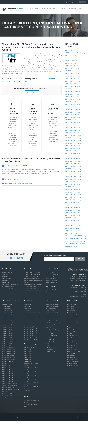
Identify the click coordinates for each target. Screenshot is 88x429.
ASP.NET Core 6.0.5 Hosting (72, 153)
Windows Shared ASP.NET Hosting (32, 272)
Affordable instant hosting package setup (17, 184)
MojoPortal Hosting (50, 324)
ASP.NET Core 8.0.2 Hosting (72, 207)
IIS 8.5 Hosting (27, 308)
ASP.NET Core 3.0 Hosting (72, 94)
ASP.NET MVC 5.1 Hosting (8, 371)
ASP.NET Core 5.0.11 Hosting (73, 133)
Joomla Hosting (71, 310)
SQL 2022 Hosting (28, 361)
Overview (63, 9)
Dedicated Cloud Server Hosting (31, 278)
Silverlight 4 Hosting (7, 393)
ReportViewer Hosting (51, 308)
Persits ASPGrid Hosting (51, 276)
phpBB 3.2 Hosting (71, 328)
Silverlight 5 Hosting (7, 395)
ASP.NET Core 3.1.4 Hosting (72, 104)
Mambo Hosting (71, 338)
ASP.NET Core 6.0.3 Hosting (72, 151)
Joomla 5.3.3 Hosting (72, 312)
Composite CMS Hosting (51, 334)
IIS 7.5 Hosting (27, 304)
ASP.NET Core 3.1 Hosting (72, 96)
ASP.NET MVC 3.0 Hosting (8, 365)
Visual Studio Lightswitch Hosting (32, 338)
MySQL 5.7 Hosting (28, 391)
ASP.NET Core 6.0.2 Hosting (72, 148)
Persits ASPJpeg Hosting (51, 278)
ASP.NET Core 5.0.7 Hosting (72, 127)
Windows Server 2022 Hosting (31, 322)
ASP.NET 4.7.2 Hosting (71, 60)
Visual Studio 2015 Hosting (30, 330)
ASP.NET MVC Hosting (7, 361)
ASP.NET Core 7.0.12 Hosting (73, 197)
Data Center (72, 9)
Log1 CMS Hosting (71, 353)
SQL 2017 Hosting (28, 355)
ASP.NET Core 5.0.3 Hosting (72, 120)
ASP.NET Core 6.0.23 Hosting (73, 179)
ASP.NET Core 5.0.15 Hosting (73, 140)
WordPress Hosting (72, 314)
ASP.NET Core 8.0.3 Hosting (72, 210)
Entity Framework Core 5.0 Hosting (75, 243)
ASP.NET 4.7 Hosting (70, 55)
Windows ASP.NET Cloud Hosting (31, 276)
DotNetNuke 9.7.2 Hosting (52, 312)
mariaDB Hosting (28, 393)
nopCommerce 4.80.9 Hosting (53, 316)
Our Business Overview (7, 272)
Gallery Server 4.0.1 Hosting (52, 330)
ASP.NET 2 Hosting (6, 308)
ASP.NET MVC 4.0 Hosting (8, 367)
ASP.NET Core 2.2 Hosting (72, 78)
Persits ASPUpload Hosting (52, 282)
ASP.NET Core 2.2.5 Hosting (72, 91)
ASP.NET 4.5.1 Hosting (7, 316)
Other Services (46, 9)
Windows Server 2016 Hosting (31, 318)
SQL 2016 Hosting (28, 353)
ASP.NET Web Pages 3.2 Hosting (10, 385)
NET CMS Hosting (50, 328)
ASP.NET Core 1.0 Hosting (72, 66)
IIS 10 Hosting (27, 310)
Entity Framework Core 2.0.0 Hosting (75, 236)
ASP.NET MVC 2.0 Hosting (8, 363)
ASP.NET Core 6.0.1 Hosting (72, 145)
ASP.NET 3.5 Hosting (7, 310)
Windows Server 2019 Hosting (31, 320)
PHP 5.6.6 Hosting (71, 304)
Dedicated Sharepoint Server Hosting (33, 290)
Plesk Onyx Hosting (50, 351)
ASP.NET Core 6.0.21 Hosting (73, 176)
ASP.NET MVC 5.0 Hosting (8, 369)
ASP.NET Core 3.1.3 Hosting (72, 102)
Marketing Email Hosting (51, 291)
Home (31, 9)
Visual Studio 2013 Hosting (30, 328)
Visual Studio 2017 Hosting (30, 332)
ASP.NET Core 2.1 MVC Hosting (73, 231)
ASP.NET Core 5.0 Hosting (8, 336)
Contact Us (5, 280)
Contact (81, 9)
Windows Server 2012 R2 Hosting (32, 316)
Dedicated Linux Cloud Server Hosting (33, 284)
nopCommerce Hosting (51, 314)
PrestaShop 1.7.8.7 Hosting (73, 332)
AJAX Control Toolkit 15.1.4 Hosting (75, 53)
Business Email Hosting (51, 289)
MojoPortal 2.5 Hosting (51, 326)
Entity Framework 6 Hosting (8, 387)
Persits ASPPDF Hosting (51, 280)
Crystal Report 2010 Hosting (52, 304)
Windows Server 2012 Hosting (31, 314)
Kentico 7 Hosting (50, 338)
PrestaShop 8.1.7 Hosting (73, 330)
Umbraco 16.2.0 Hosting (51, 318)
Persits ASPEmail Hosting (52, 272)
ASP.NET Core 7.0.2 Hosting (72, 184)
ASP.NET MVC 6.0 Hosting (8, 379)
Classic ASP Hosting (7, 304)
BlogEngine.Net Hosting (51, 320)
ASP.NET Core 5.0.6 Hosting (72, 125)
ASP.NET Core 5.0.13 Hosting (73, 135)
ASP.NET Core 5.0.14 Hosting (73, 138)
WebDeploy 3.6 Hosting (29, 324)
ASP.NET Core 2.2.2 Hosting (72, 84)
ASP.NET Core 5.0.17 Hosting (73, 143)
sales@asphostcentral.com (78, 296)
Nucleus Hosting (71, 339)
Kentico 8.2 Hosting (50, 341)
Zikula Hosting (70, 318)
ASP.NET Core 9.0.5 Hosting (72, 223)
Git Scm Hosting (71, 355)
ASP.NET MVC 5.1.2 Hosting (8, 375)
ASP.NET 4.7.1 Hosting (71, 58)
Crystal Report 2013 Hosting (52, 306)
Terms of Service (72, 417)
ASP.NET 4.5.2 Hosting (7, 318)
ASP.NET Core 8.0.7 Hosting (72, 215)
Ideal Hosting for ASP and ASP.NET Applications (18, 166)
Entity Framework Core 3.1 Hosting (75, 241)
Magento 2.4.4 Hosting (72, 343)
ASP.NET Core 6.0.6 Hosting (72, 156)
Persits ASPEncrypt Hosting (52, 274)
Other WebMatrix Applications (31, 339)
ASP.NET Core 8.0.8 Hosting (72, 218)
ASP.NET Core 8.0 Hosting (72, 202)
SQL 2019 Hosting (28, 357)
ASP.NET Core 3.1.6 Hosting (72, 109)
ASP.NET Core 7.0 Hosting (72, 182)
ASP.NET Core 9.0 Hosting (72, 220)
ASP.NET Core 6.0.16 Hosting (73, 174)
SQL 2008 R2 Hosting (29, 347)
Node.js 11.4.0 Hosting (72, 365)
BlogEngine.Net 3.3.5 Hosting (53, 322)
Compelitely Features (10, 179)
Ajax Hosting (68, 50)
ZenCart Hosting (71, 324)
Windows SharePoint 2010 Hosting (32, 286)
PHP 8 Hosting (70, 308)
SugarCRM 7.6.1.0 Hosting (73, 351)
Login (83, 2)
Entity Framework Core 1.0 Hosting (10, 389)
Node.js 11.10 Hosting (72, 363)
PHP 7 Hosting (70, 306)
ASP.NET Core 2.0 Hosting (72, 71)
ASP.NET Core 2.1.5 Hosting (72, 76)
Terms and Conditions (7, 288)
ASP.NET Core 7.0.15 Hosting (73, 200)
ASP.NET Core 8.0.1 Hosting (72, 205)
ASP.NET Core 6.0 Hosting (8, 338)
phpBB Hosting (71, 326)
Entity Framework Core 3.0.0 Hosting (75, 238)
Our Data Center (6, 276)
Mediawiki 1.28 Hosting (72, 347)
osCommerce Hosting (72, 322)
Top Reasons (5, 274)
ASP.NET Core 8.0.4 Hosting (72, 212)
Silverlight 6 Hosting (7, 397)
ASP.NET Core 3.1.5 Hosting (72, 107)
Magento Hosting (71, 341)
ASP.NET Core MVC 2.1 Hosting (9, 383)
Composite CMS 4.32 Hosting (53, 336)
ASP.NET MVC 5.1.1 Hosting (8, 373)
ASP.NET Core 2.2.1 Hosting (72, 81)
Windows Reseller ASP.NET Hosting (32, 274)
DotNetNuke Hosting (51, 310)
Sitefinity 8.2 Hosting (50, 332)
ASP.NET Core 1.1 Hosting (72, 68)
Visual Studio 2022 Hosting (30, 336)
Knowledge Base (72, 2)
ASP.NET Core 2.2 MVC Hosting (73, 233)
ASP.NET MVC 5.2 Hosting (8, 377)
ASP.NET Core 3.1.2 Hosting (72, 99)
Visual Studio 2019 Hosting (30, 334)
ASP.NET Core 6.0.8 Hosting (72, 161)
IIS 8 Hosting (27, 306)
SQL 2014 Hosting (28, 351)
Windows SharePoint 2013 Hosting (32, 288)
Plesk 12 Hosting (50, 349)
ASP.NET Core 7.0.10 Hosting (73, 194)
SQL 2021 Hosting (28, 359)
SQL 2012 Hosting (28, 349)
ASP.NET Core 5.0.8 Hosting (72, 130)
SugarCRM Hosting (71, 349)
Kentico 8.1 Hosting (50, 339)
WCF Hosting (5, 391)
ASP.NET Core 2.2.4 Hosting (72, 89)
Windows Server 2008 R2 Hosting (32, 312)
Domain (55, 9)
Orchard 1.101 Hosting (51, 347)
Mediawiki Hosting (71, 345)
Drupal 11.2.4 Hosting (72, 336)
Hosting (37, 9)
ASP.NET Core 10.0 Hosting (72, 225)
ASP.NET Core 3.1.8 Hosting (72, 115)
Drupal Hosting (71, 334)
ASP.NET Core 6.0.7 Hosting (72, 158)
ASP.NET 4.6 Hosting (7, 320)
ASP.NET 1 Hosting (6, 306)
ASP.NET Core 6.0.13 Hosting (73, 169)
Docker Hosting (71, 357)
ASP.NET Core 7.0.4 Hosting (72, 189)
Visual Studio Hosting (29, 326)
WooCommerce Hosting (73, 361)
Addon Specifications (7, 278)
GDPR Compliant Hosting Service (10, 284)
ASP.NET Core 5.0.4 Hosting (72, 122)
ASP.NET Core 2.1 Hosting (72, 73)
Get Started (33, 92)
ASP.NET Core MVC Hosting (72, 228)
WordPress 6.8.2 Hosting (73, 316)
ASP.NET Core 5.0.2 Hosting (72, 117)
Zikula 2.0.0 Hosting (72, 320)
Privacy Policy (5, 282)
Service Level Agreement (8, 286)
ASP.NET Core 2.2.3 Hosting (72, 86)
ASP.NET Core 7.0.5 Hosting (72, 192)
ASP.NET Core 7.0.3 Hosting (72, 187)
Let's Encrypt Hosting (72, 359)
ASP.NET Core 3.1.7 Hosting (72, 112)
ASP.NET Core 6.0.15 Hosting (73, 171)
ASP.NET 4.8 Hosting (70, 63)
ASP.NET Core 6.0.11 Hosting (73, 166)
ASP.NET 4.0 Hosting (7, 312)
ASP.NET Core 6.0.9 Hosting (72, 163)
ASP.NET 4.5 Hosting (7, 314)
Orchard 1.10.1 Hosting (71, 246)
